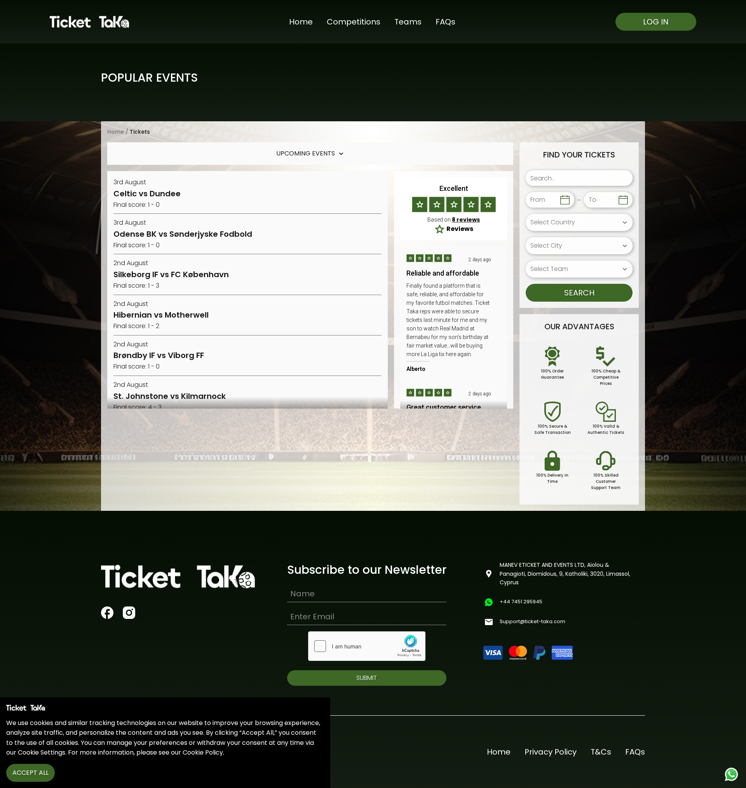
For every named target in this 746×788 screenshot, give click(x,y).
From (537, 200)
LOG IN (656, 21)
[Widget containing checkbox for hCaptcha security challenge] (366, 646)
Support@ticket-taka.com (532, 621)
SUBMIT (366, 677)
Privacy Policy (551, 751)
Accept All (30, 772)
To (592, 200)
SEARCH (579, 292)
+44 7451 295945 (521, 601)
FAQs (445, 21)
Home (301, 21)
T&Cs (601, 751)
